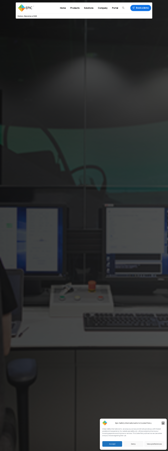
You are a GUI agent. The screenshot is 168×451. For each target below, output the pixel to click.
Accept (112, 444)
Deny (133, 444)
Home (20, 16)
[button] (163, 423)
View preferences (154, 444)
